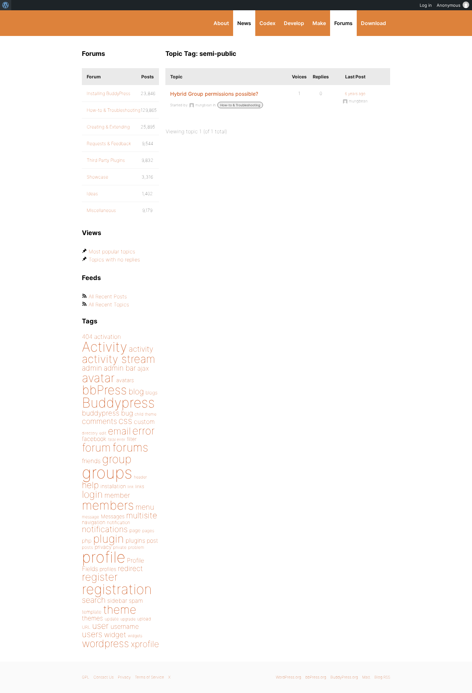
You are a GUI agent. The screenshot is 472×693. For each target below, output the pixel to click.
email (119, 431)
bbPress (104, 389)
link (130, 486)
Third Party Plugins (106, 160)
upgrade (127, 619)
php (87, 540)
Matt (366, 677)
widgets (135, 635)
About (221, 23)
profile (103, 557)
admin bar (120, 368)
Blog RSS (382, 677)
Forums (343, 23)
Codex (267, 23)
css (125, 420)
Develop (294, 23)
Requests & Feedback (109, 143)
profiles (108, 569)
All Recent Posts (108, 296)
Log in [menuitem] (426, 5)
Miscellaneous (101, 210)
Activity (104, 346)
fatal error (116, 439)
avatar (98, 378)
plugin (108, 538)
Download (373, 23)
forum (96, 447)
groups (107, 472)
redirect (130, 568)
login (92, 494)
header (140, 477)
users (92, 634)
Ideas (92, 193)
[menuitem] (5, 5)
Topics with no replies (114, 259)
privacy (103, 547)
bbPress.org (315, 677)
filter (131, 439)
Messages (113, 516)
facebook (94, 438)
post (152, 540)
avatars (125, 380)
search (94, 600)
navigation (93, 522)
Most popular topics (112, 251)
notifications (105, 529)
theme (119, 609)
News (244, 23)
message (90, 516)
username (124, 626)
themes (92, 618)
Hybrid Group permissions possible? (214, 94)
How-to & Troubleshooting (240, 105)
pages (148, 530)
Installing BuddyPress (108, 93)
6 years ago (355, 93)
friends (91, 461)
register (100, 577)
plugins (135, 540)
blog (136, 391)
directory (90, 433)
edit (102, 433)
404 (87, 336)
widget (115, 634)
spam (136, 600)
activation (107, 336)
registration (117, 589)
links (139, 486)
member (117, 495)
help (90, 485)
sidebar (117, 600)
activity (141, 349)
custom (144, 421)
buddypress (100, 413)
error (143, 430)
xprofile (145, 644)
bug (127, 413)
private (120, 547)
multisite (141, 515)
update (112, 618)
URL (86, 627)
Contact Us (103, 677)
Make (319, 23)
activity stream (118, 358)
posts (87, 547)
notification (118, 522)
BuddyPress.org (125, 23)
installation (113, 486)
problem (136, 547)
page (135, 530)
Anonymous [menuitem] (448, 5)
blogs (151, 393)
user (100, 626)
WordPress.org (288, 677)
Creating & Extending (108, 126)
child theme (145, 414)
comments (99, 421)
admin (92, 368)
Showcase (97, 177)
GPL (85, 677)
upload (144, 618)
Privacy (124, 677)
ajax (143, 368)
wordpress (105, 643)
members (108, 505)
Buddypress (118, 402)
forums (130, 447)
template (91, 612)
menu (144, 507)
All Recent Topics (109, 304)
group (116, 459)
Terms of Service (149, 677)
